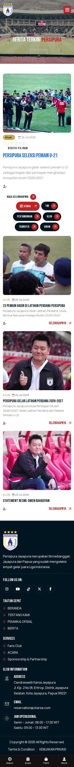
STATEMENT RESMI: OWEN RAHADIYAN (26, 500)
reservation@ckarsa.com (32, 708)
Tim (47, 206)
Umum (47, 227)
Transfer (24, 227)
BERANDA (15, 608)
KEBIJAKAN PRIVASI (52, 749)
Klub (49, 216)
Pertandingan (24, 216)
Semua (27, 206)
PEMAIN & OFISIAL (20, 621)
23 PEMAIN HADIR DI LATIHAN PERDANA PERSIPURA (34, 305)
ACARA (13, 652)
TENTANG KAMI (19, 615)
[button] (67, 9)
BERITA (13, 628)
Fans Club (15, 646)
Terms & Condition (21, 749)
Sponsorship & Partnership (27, 659)
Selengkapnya (57, 323)
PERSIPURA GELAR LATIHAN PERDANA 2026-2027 (33, 401)
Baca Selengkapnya (17, 197)
